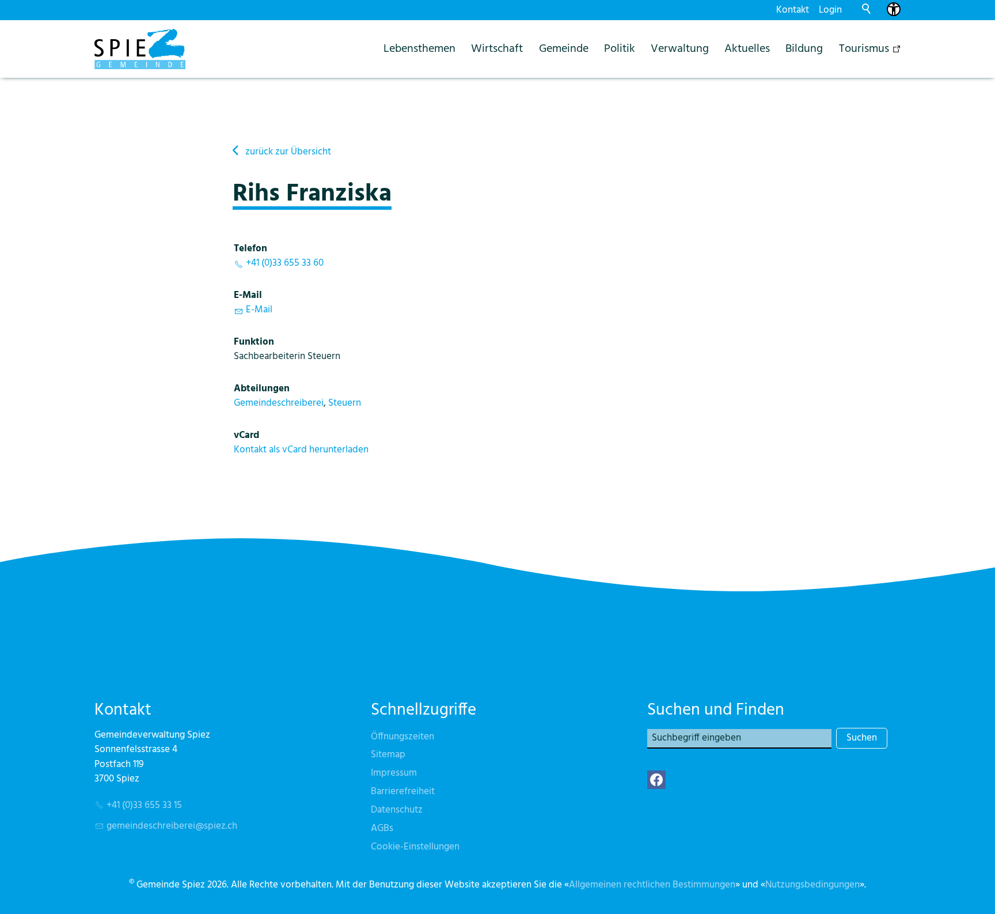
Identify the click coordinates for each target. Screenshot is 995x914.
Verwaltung (680, 48)
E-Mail (248, 295)
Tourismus (864, 48)
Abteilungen (262, 388)
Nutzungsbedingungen (812, 885)
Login (830, 10)
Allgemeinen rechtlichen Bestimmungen (652, 885)
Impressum (394, 773)
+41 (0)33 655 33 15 (144, 805)
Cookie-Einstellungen (415, 847)
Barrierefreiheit (403, 791)
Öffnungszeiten (402, 737)
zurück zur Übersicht (288, 152)
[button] (656, 780)
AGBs (382, 828)
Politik (619, 48)
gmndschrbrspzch (172, 826)
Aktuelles (747, 48)
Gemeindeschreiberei (279, 403)
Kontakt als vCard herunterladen (301, 450)
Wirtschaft (497, 48)
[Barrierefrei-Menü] (894, 9)
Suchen (861, 738)
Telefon (250, 248)
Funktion (254, 342)
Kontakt (792, 10)
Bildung (804, 48)
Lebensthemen (419, 48)
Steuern (344, 403)
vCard (246, 435)
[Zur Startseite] (139, 49)
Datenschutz (397, 810)
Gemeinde (563, 48)
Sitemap (388, 754)
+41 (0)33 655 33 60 (285, 263)
